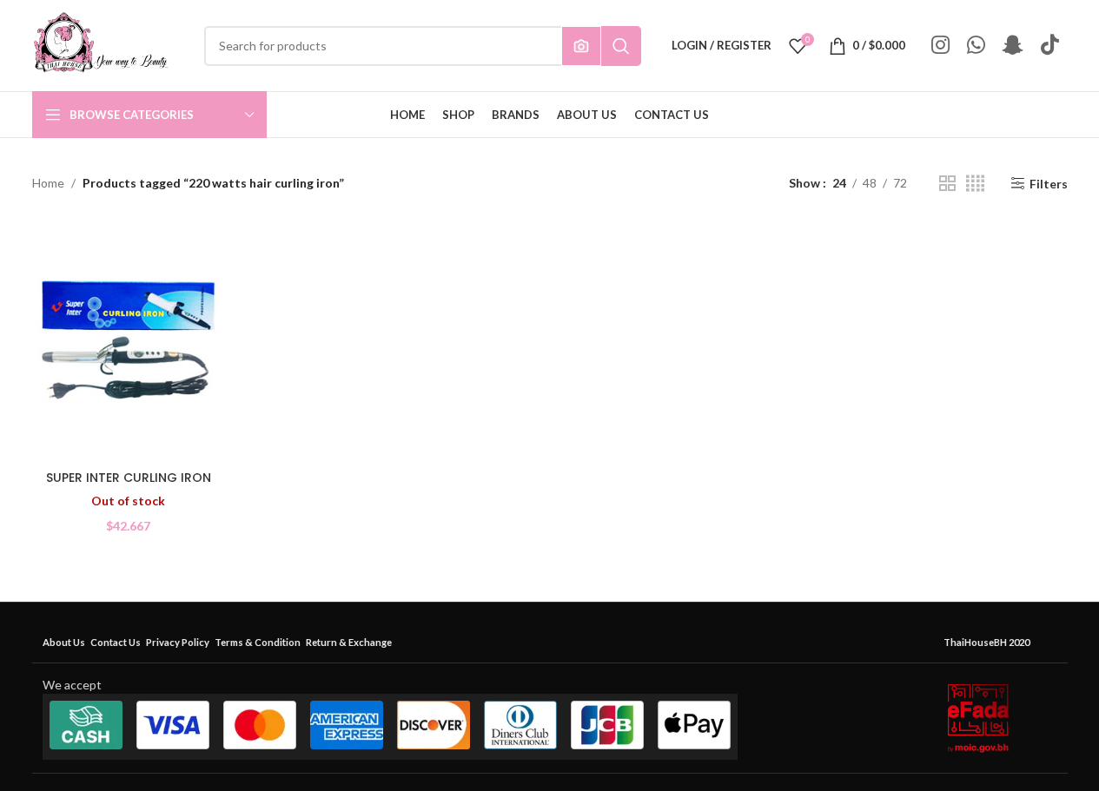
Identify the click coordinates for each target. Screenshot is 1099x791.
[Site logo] (100, 43)
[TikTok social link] (1050, 45)
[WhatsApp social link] (976, 45)
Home (48, 182)
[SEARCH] (621, 46)
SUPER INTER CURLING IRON (128, 477)
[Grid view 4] (975, 183)
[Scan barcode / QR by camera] (581, 46)
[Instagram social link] (940, 45)
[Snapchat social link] (1013, 45)
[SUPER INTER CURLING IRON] (128, 341)
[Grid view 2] (947, 183)
